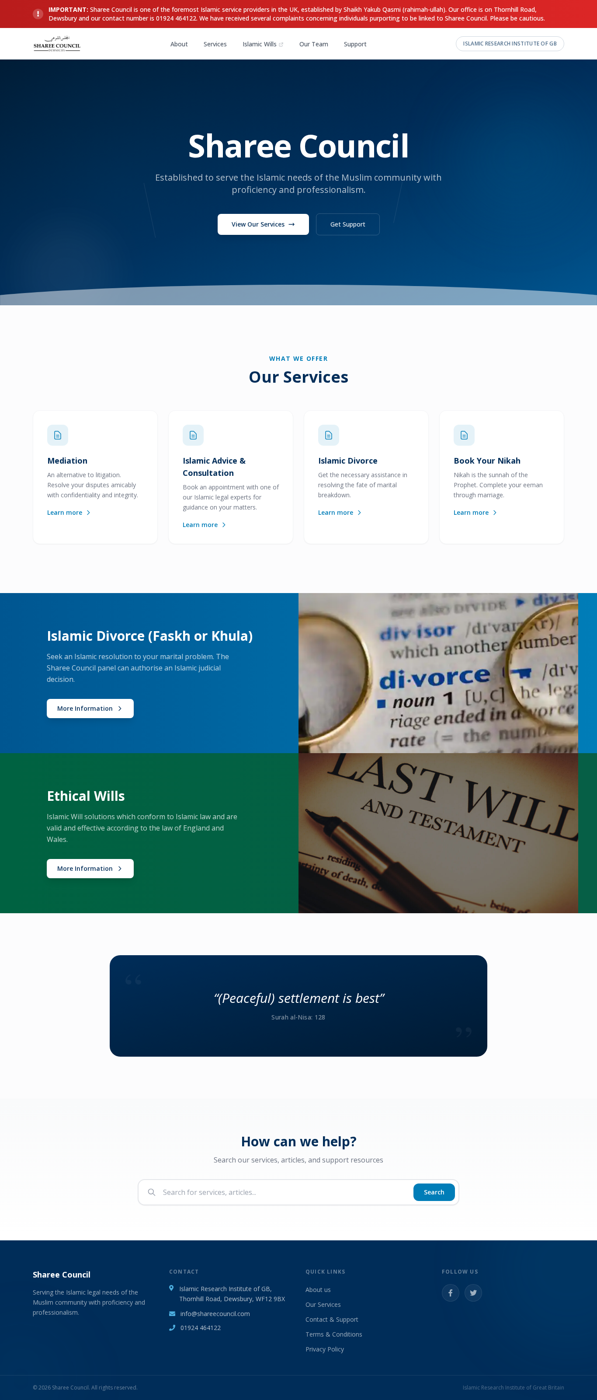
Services (215, 44)
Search (434, 1192)
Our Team (313, 44)
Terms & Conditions (333, 1334)
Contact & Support (331, 1319)
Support (355, 44)
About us (318, 1289)
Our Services (323, 1304)
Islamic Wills (260, 44)
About (179, 44)
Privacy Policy (324, 1349)
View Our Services (258, 224)
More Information (85, 708)
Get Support (347, 224)
